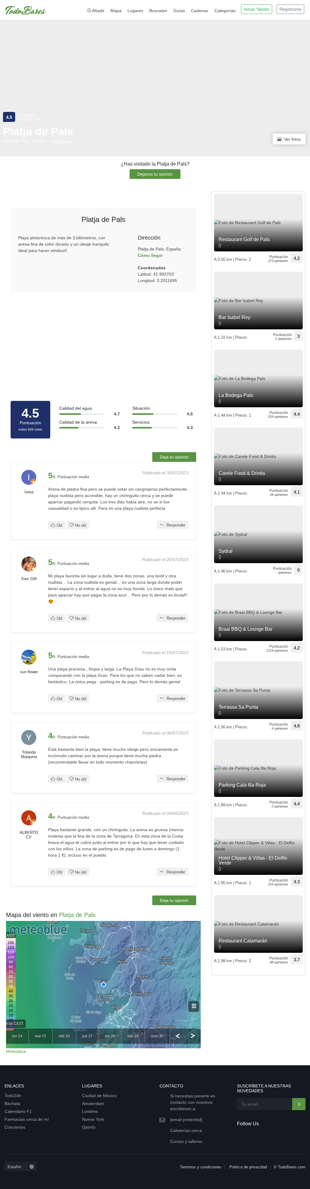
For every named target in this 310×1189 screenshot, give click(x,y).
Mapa (115, 10)
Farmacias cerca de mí (27, 1119)
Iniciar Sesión (256, 9)
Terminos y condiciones (200, 1167)
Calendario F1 (18, 1111)
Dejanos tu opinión (155, 174)
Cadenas (199, 10)
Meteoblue (16, 1051)
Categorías (225, 10)
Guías (179, 10)
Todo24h (13, 1095)
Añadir (97, 10)
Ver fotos (292, 139)
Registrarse (290, 9)
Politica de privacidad (248, 1167)
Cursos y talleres (186, 1141)
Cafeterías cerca (186, 1130)
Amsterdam (93, 1103)
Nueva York (93, 1119)
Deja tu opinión (174, 457)
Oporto (88, 1127)
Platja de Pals (77, 915)
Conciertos (15, 1127)
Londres (90, 1111)
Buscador (158, 10)
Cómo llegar (61, 141)
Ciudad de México (99, 1095)
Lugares (135, 10)
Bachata (12, 1103)
